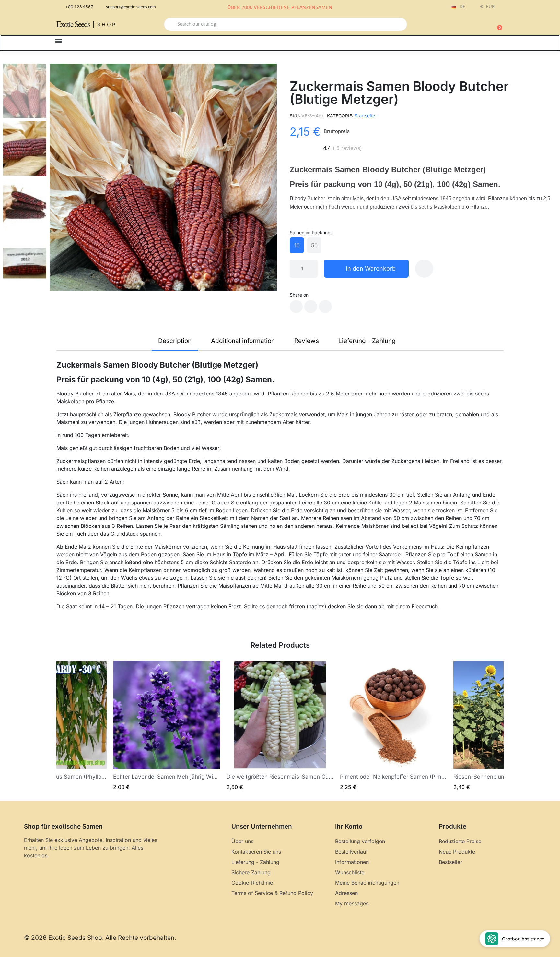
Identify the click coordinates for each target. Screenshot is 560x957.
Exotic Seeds (73, 23)
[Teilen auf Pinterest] (325, 306)
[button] (497, 24)
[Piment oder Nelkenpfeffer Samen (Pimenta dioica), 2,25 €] (393, 726)
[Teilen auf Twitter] (310, 306)
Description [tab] (175, 341)
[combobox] (285, 24)
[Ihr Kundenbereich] (474, 25)
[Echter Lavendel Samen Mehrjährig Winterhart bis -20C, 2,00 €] (166, 726)
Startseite (365, 115)
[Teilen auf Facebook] (296, 306)
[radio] (297, 245)
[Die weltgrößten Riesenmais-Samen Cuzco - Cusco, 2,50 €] (280, 726)
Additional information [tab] (243, 341)
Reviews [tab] (306, 341)
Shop (107, 24)
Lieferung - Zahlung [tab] (367, 341)
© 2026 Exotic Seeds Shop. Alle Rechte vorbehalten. (100, 937)
